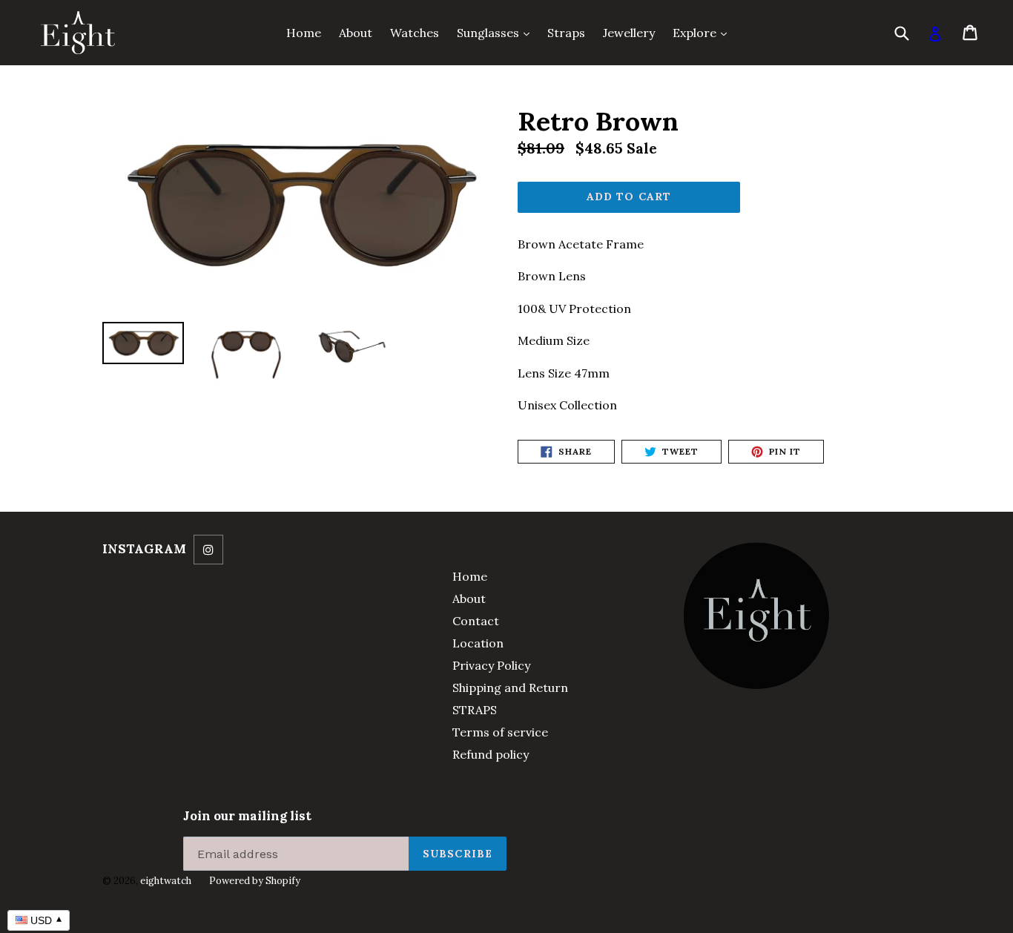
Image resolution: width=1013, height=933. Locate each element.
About (355, 32)
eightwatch (165, 880)
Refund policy (490, 754)
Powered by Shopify (254, 880)
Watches (414, 32)
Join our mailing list (247, 815)
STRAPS (474, 709)
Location (478, 643)
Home (303, 32)
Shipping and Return (510, 687)
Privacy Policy (491, 665)
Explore (703, 32)
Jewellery (629, 32)
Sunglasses (497, 32)
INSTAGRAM (144, 548)
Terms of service (500, 732)
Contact (475, 620)
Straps (566, 32)
